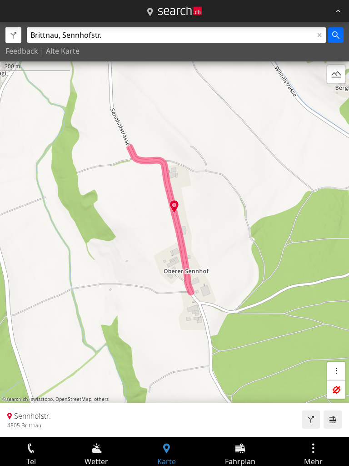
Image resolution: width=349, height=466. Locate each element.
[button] (174, 206)
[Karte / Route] (150, 12)
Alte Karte (63, 51)
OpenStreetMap (73, 399)
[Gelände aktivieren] (336, 74)
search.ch (17, 399)
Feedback (21, 51)
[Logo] (180, 10)
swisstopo (42, 399)
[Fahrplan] (333, 419)
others (101, 399)
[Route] (311, 419)
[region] (174, 229)
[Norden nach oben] (336, 96)
